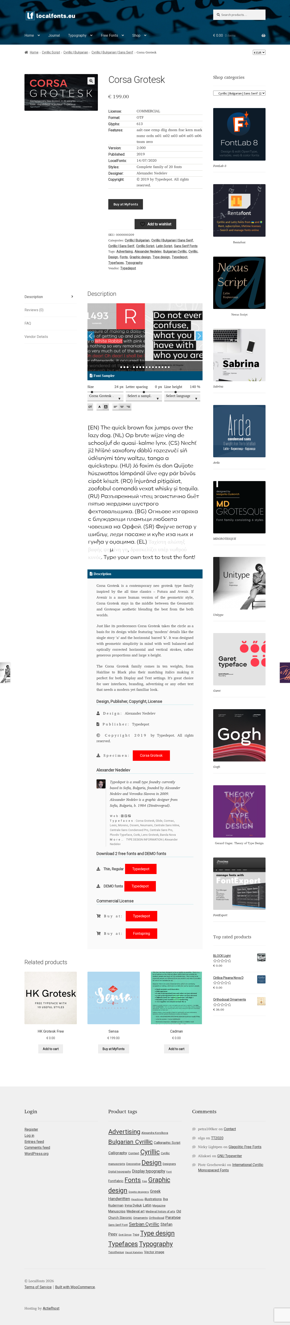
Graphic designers (138, 1191)
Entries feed (34, 1142)
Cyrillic (193, 251)
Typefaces (116, 263)
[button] (91, 80)
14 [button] (162, 367)
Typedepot (179, 257)
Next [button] (199, 335)
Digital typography (119, 1171)
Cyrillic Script (51, 52)
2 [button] (124, 367)
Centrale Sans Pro (161, 830)
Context (133, 1153)
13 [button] (159, 367)
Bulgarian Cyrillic (175, 251)
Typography (77, 35)
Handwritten (119, 1199)
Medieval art (136, 1211)
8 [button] (143, 367)
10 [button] (150, 367)
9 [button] (146, 367)
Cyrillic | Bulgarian (75, 52)
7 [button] (140, 367)
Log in (29, 1135)
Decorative (133, 1164)
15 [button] (165, 367)
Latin (147, 1205)
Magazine (158, 1205)
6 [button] (137, 367)
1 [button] (121, 367)
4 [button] (131, 367)
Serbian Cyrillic (144, 1224)
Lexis (113, 825)
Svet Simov (125, 1234)
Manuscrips (117, 1211)
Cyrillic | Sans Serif (121, 246)
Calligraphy (117, 1153)
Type (136, 1234)
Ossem (134, 825)
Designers (169, 1164)
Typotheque (116, 1252)
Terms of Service (38, 1287)
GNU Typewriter (229, 1156)
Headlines (137, 1199)
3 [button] (127, 367)
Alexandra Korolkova (154, 1133)
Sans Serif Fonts (186, 246)
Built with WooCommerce (75, 1287)
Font (169, 1171)
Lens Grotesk (150, 834)
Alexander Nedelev (148, 251)
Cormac (169, 820)
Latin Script (164, 246)
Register (31, 1129)
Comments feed (37, 1147)
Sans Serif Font (118, 1224)
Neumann (146, 825)
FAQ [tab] (27, 323)
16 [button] (169, 367)
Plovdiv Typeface (121, 834)
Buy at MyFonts (126, 204)
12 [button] (156, 367)
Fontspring (141, 933)
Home (29, 35)
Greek (155, 1191)
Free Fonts (109, 35)
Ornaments (140, 1217)
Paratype (173, 1217)
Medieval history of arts (160, 1211)
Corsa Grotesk (151, 755)
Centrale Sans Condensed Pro (129, 830)
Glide (159, 820)
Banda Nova (168, 834)
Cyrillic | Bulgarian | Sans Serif (112, 52)
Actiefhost (51, 1308)
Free (144, 1181)
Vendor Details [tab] (36, 337)
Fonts (124, 257)
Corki (136, 834)
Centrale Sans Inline (166, 825)
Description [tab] (33, 297)
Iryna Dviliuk (133, 1205)
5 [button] (134, 367)
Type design (161, 257)
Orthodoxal (156, 1217)
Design (113, 257)
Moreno (123, 825)
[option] (145, 337)
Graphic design (140, 257)
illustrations (153, 1199)
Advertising (124, 251)
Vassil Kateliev (134, 1252)
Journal (54, 35)
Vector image (154, 1252)
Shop (136, 35)
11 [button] (153, 367)
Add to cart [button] (51, 1049)
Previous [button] (90, 335)
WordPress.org (36, 1154)
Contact (230, 1129)
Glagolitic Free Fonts (245, 1147)
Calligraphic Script (167, 1143)
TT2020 (217, 1138)
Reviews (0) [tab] (34, 310)
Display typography (148, 1171)
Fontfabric (115, 1181)
